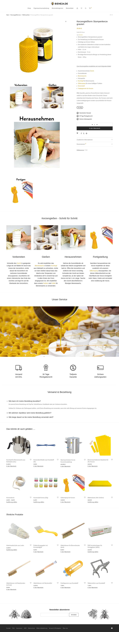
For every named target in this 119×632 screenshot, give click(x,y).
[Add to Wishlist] (78, 133)
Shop (29, 8)
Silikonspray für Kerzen (68, 497)
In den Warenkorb (94, 128)
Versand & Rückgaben (55, 628)
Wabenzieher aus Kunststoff (96, 583)
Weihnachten (26, 15)
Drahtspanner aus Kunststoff (69, 583)
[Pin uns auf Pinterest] (86, 133)
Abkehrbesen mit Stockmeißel (42, 583)
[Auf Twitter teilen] (84, 133)
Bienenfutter (69, 8)
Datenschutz (31, 628)
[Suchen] (86, 8)
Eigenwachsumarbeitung (41, 8)
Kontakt (8, 628)
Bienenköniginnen (57, 8)
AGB (25, 628)
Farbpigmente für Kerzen (85, 88)
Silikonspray (82, 83)
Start (7, 15)
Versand (80, 34)
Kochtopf (80, 81)
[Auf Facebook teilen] (81, 133)
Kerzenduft (81, 86)
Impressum (19, 628)
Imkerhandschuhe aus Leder (15, 545)
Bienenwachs (82, 76)
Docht (92, 71)
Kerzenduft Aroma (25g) (40, 497)
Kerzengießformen (16, 15)
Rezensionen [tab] (81, 144)
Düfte (53, 283)
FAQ (13, 628)
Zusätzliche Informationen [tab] (85, 139)
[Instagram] (112, 628)
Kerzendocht (10, 497)
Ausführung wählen (11, 502)
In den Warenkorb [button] (11, 466)
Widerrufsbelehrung (41, 628)
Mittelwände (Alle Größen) (96, 497)
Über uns (65, 628)
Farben (45, 283)
